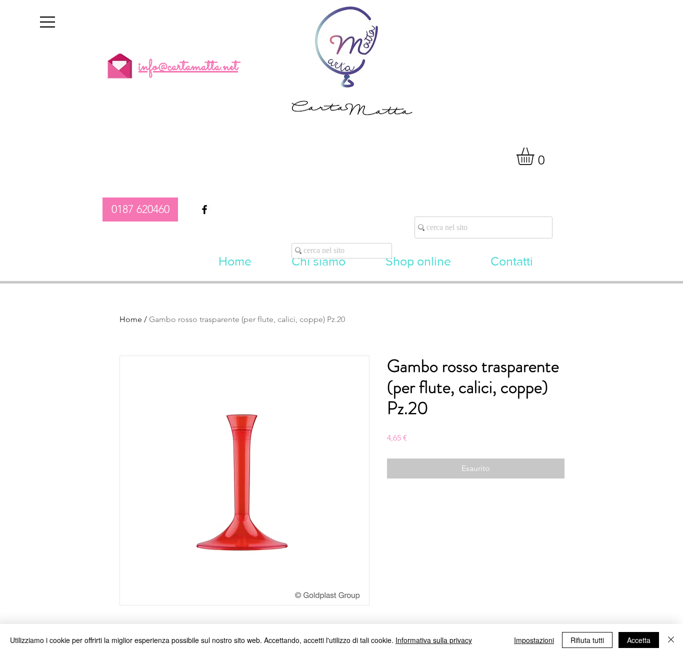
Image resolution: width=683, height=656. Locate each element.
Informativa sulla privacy (434, 640)
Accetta (638, 640)
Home (131, 319)
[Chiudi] (671, 640)
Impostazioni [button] (534, 640)
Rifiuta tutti (587, 640)
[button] (47, 22)
